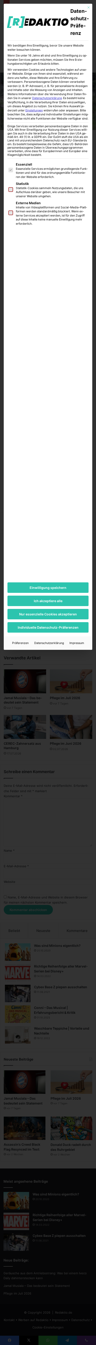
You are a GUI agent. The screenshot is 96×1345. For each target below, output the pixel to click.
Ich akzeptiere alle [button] (48, 601)
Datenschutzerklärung (47, 98)
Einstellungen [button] (34, 110)
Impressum (76, 643)
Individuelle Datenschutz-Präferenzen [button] (48, 627)
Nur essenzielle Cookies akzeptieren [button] (48, 614)
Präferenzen (20, 643)
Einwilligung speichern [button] (48, 588)
